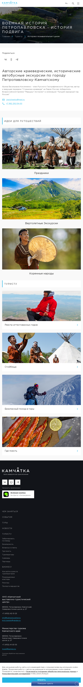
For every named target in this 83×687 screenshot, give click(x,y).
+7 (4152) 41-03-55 (9, 644)
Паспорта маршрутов (10, 586)
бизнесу (7, 567)
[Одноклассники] (11, 59)
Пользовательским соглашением (16, 673)
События (7, 517)
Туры (5, 523)
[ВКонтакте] (5, 59)
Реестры (5, 583)
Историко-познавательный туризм (44, 36)
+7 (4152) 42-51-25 (9, 613)
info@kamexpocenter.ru (11, 618)
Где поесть (6, 551)
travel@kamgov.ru (9, 649)
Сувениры (6, 558)
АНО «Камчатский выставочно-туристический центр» (16, 599)
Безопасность (7, 544)
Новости (7, 528)
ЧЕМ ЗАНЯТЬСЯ (10, 511)
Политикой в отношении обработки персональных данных (51, 671)
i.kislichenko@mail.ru (15, 100)
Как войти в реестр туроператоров (10, 572)
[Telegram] (16, 59)
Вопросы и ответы (9, 547)
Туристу (18, 36)
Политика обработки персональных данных (13, 654)
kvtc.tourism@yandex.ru (11, 620)
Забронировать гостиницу (8, 540)
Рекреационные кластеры (8, 578)
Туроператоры (8, 554)
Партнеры (6, 561)
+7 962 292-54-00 (14, 103)
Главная (6, 36)
